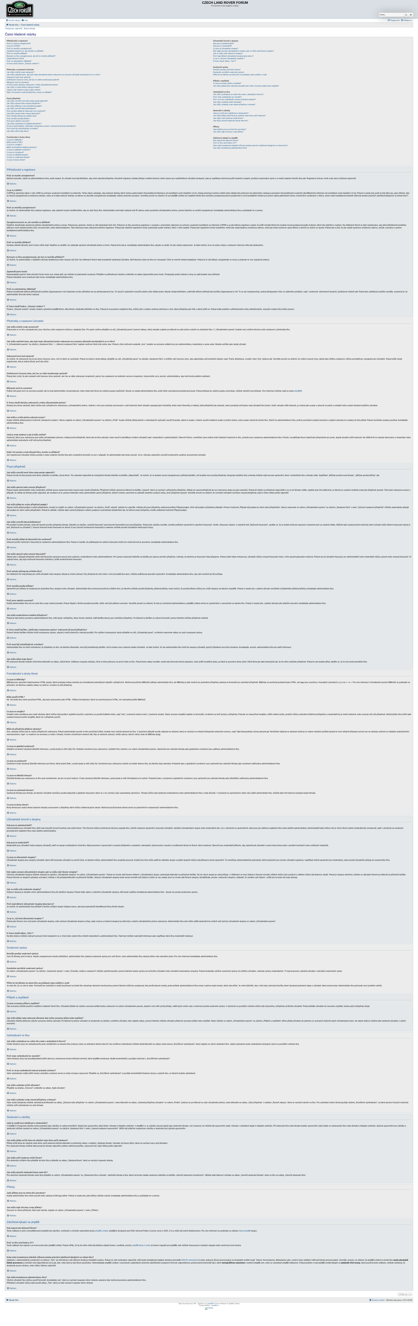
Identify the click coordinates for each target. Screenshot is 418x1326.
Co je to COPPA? (13, 46)
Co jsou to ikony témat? (16, 160)
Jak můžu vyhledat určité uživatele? (227, 102)
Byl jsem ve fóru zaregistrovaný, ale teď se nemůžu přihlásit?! (31, 56)
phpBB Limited (101, 1231)
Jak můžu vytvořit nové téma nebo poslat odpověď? (27, 101)
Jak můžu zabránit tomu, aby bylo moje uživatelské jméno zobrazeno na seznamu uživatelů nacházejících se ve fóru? (53, 75)
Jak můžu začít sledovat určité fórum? (228, 118)
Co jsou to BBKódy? (15, 140)
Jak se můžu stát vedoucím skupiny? (228, 53)
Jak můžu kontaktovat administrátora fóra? (230, 148)
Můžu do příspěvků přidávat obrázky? (22, 147)
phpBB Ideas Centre (141, 1245)
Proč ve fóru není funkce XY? (224, 143)
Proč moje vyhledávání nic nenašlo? (227, 97)
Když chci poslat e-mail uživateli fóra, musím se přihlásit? (29, 92)
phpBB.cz (215, 1305)
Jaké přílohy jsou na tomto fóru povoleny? (229, 129)
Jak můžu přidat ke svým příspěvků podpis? (24, 106)
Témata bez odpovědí (13, 29)
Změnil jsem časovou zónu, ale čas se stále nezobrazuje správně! (33, 80)
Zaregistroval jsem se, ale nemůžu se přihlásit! (25, 51)
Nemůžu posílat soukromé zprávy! (227, 70)
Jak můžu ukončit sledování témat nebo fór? (230, 121)
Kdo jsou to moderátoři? (222, 46)
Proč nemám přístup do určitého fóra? (22, 116)
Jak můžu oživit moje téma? (18, 131)
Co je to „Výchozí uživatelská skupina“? (229, 58)
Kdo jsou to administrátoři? (223, 43)
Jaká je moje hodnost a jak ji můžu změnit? (23, 90)
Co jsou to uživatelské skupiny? (225, 48)
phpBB (297, 391)
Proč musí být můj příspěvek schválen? (22, 128)
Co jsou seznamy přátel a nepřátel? (227, 83)
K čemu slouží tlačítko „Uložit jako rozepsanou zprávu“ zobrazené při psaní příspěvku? (41, 126)
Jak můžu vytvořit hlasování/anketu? (21, 108)
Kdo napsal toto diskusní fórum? (226, 140)
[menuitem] (24, 20)
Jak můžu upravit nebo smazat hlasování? (23, 113)
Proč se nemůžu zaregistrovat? (19, 48)
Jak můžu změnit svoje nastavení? (20, 72)
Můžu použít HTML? (15, 142)
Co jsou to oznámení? (15, 152)
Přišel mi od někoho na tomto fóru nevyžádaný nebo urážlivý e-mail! (240, 75)
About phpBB (245, 1231)
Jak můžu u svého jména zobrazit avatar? (23, 87)
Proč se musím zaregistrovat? (19, 43)
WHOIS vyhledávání (190, 1260)
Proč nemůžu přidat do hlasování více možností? (26, 111)
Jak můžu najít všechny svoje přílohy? (228, 132)
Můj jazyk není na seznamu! (18, 82)
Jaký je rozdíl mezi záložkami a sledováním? (231, 113)
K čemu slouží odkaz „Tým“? (224, 61)
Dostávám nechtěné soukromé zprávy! (228, 72)
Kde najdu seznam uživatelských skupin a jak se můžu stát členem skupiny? (243, 51)
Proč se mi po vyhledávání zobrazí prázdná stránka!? (234, 99)
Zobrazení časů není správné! (19, 77)
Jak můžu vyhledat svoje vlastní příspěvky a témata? (234, 104)
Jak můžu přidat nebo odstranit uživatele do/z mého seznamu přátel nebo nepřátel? (246, 86)
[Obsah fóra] (20, 9)
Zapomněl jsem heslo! (15, 58)
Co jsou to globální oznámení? (19, 150)
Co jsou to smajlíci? (14, 145)
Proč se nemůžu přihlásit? (17, 53)
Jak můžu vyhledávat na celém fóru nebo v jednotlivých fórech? (238, 94)
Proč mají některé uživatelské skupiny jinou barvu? (233, 56)
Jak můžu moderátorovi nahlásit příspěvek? (24, 124)
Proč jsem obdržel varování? (18, 121)
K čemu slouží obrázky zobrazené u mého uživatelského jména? (32, 85)
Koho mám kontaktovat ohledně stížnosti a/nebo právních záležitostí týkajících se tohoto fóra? (250, 145)
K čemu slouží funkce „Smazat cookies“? (23, 63)
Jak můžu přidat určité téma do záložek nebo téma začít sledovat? (239, 116)
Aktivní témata (29, 29)
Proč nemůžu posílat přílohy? (18, 118)
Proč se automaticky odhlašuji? (19, 61)
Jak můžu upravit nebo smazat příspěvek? (24, 103)
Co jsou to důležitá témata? (17, 155)
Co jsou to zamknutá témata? (18, 157)
